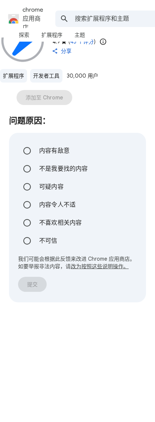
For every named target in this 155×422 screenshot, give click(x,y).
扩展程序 (13, 75)
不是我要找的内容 (63, 169)
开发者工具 (46, 75)
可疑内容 (51, 187)
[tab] (24, 35)
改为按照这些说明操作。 (100, 266)
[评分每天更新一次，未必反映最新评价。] (103, 41)
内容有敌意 (54, 151)
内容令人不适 (57, 205)
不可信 (48, 241)
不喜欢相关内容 (60, 223)
